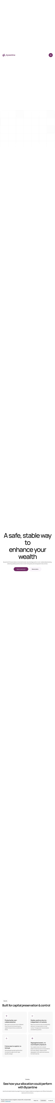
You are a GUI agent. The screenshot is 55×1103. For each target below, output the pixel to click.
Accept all (50, 1100)
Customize (43, 1100)
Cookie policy (8, 1101)
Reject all (36, 1100)
